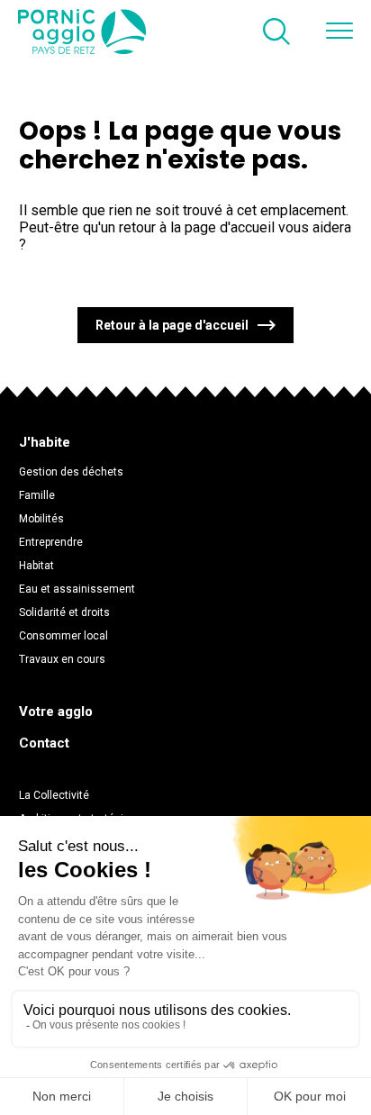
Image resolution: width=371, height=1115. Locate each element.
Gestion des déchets (71, 472)
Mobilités (41, 518)
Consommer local (63, 636)
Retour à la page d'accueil (172, 325)
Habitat (36, 565)
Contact (44, 743)
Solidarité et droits (64, 612)
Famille (37, 495)
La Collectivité (54, 795)
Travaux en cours (62, 659)
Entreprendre (51, 542)
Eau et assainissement (77, 589)
